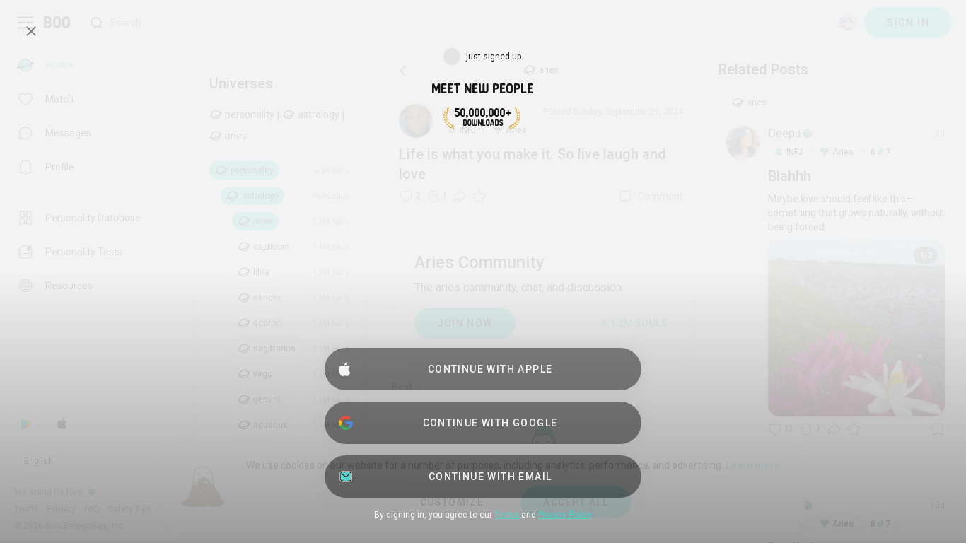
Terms (506, 515)
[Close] (31, 31)
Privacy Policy (565, 515)
